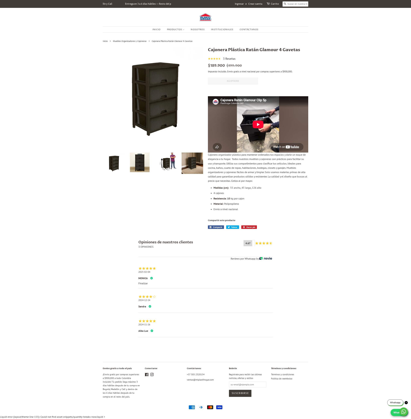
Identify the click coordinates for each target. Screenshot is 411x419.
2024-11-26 (144, 324)
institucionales (222, 29)
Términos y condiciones (282, 374)
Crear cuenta (255, 3)
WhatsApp (399, 412)
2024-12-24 (144, 300)
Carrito (275, 3)
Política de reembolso (281, 378)
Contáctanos (249, 29)
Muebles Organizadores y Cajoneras (130, 41)
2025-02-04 (144, 271)
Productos (175, 29)
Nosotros (198, 29)
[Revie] (266, 258)
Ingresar (239, 3)
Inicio (157, 29)
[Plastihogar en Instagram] (152, 375)
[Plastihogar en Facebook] (147, 375)
